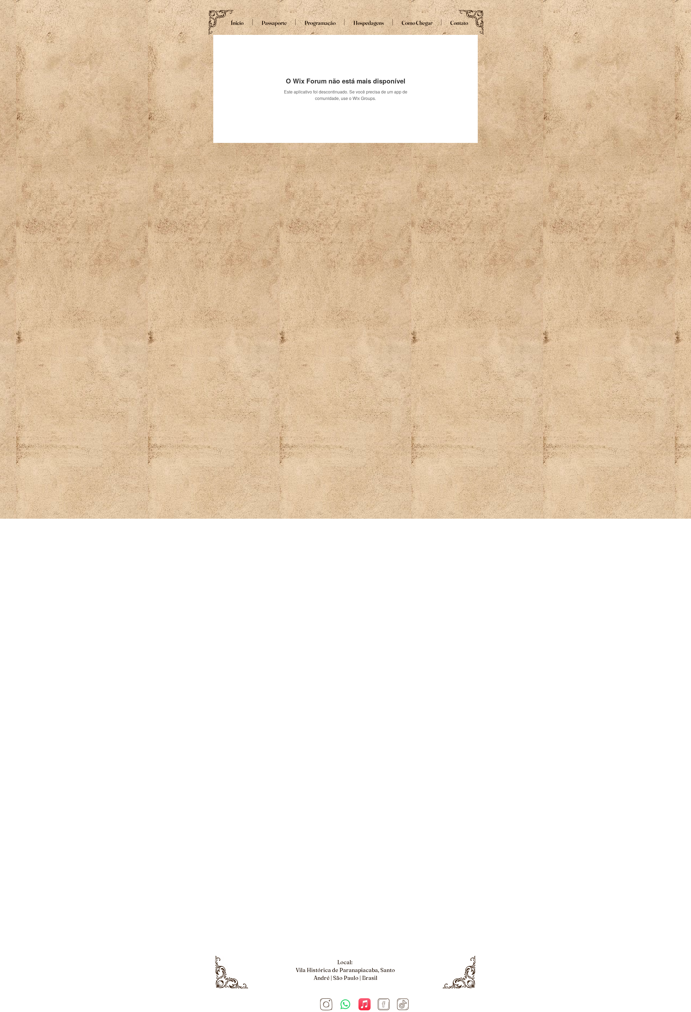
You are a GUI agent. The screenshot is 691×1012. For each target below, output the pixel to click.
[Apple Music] (364, 1004)
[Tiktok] (403, 1004)
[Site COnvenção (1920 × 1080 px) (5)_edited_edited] (326, 1004)
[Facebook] (384, 1004)
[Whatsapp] (345, 1004)
